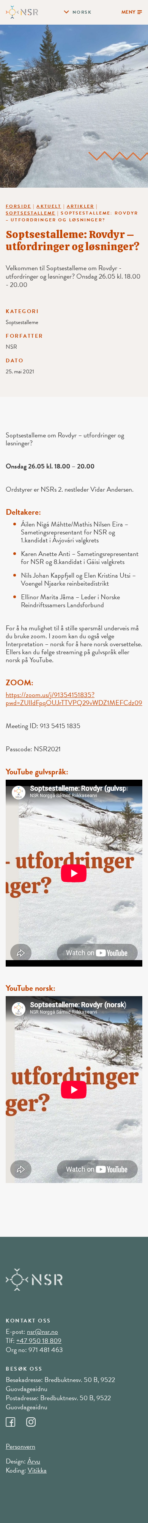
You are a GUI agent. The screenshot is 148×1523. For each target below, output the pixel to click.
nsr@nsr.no (42, 1331)
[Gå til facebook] (16, 1420)
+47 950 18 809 (38, 1340)
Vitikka (37, 1470)
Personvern (20, 1446)
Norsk (82, 12)
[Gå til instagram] (35, 1420)
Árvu (33, 1461)
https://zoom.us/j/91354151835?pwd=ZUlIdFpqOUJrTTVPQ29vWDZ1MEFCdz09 (74, 698)
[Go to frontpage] (22, 11)
